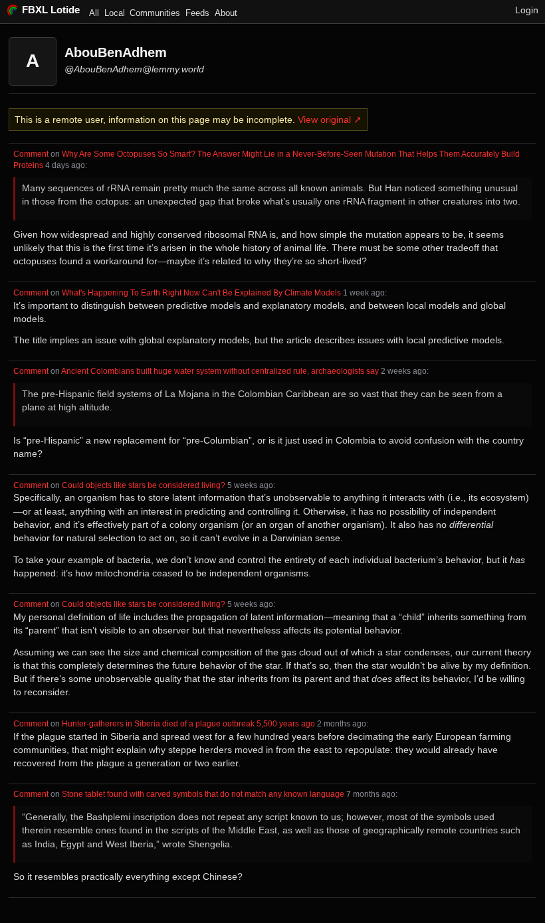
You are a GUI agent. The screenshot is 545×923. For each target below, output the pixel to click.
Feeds (197, 13)
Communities (155, 13)
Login (526, 10)
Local (114, 13)
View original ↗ (330, 119)
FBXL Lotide (51, 9)
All (94, 13)
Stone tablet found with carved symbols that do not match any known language (203, 794)
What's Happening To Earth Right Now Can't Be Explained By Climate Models (201, 292)
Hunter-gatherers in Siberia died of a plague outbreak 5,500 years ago (188, 723)
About (226, 13)
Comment (31, 153)
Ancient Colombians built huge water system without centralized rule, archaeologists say (220, 371)
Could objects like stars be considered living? (143, 485)
